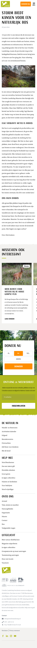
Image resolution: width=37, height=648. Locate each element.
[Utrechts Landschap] (5, 4)
